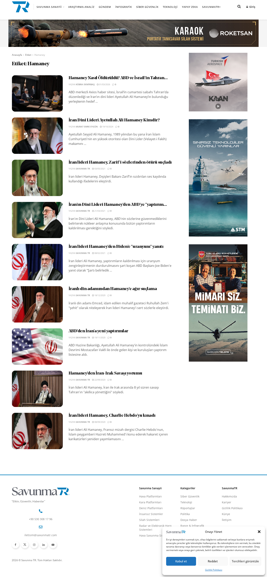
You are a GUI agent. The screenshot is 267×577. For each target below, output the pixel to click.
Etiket (28, 54)
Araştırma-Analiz (81, 7)
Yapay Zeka (190, 7)
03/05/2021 (99, 168)
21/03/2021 (99, 210)
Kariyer (226, 502)
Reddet (213, 561)
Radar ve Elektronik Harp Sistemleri (155, 527)
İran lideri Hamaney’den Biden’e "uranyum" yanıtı (116, 247)
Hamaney (39, 54)
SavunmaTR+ (211, 7)
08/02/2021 (99, 253)
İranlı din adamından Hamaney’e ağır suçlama (113, 289)
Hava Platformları (150, 496)
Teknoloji (170, 7)
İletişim (226, 520)
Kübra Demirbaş (85, 84)
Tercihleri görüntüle (245, 561)
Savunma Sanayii (49, 7)
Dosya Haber (188, 520)
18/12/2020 (99, 295)
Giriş (251, 7)
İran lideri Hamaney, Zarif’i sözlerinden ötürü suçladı (120, 162)
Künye (226, 514)
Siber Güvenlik (147, 7)
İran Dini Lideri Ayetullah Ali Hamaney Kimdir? (114, 120)
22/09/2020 (99, 379)
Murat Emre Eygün (87, 126)
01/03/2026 (104, 84)
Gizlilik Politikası (213, 570)
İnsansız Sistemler (151, 514)
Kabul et (181, 561)
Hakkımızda (229, 496)
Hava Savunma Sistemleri (155, 535)
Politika (185, 514)
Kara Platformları (150, 502)
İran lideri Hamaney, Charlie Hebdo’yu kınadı (112, 415)
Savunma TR (83, 168)
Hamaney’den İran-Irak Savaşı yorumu (105, 373)
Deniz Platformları (151, 508)
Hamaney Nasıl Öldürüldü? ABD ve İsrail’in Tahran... (118, 78)
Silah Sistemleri (149, 520)
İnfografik (123, 7)
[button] (259, 532)
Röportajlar (187, 508)
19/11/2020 (99, 337)
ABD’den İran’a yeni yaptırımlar (98, 331)
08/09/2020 (99, 421)
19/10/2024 (107, 126)
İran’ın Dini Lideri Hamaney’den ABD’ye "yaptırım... (118, 204)
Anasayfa (17, 54)
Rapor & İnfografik (192, 526)
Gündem (105, 7)
